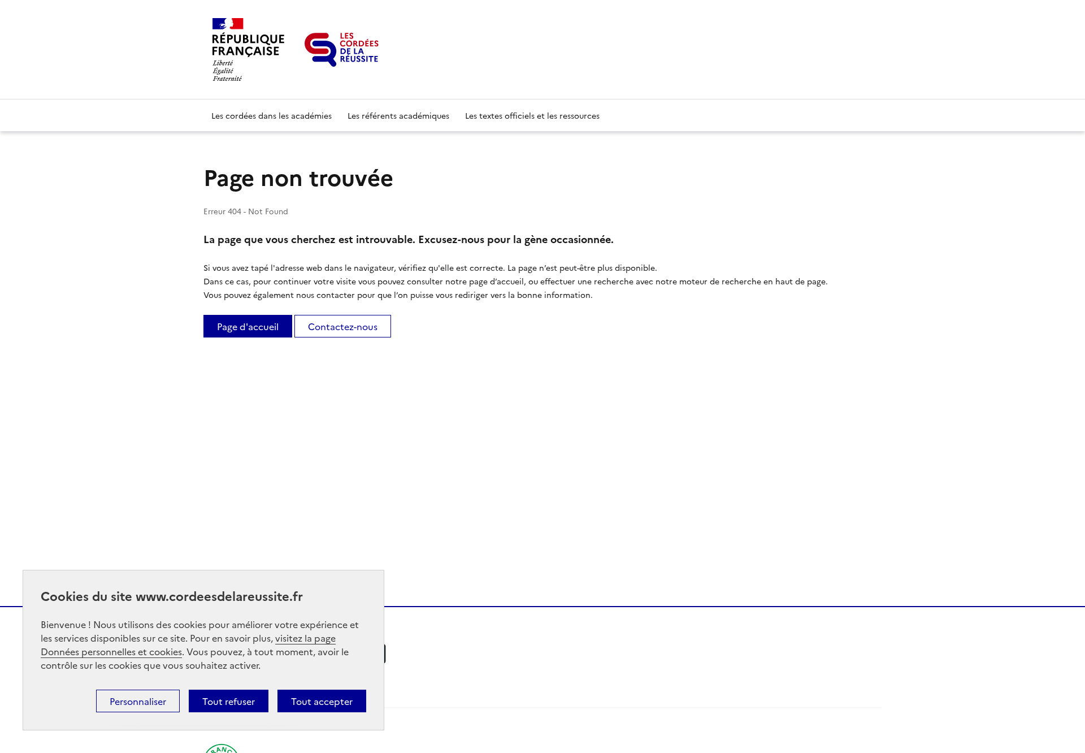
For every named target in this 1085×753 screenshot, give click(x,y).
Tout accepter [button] (322, 701)
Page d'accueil (248, 326)
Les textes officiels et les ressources (532, 115)
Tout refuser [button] (228, 701)
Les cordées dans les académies (271, 115)
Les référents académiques (398, 115)
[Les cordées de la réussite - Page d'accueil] (342, 50)
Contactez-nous (342, 326)
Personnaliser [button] (138, 701)
